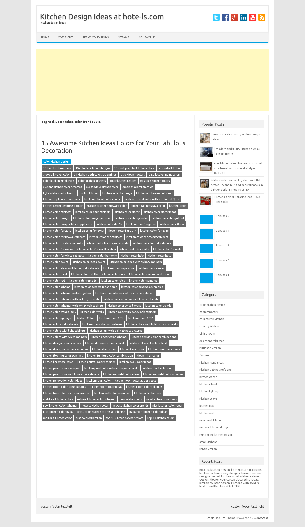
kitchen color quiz (113, 274)
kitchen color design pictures (92, 218)
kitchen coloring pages (58, 318)
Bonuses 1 (222, 274)
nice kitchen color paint (58, 411)
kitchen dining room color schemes (65, 349)
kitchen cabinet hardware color (107, 205)
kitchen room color (98, 380)
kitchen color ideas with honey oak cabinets (71, 268)
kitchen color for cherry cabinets (147, 236)
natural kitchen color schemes (96, 399)
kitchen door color (104, 349)
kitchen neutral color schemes (96, 361)
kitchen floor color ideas (164, 349)
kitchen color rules (113, 280)
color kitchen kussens (92, 180)
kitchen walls (207, 413)
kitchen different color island (148, 343)
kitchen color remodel (83, 280)
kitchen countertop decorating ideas (234, 479)
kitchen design (220, 469)
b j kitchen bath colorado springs (95, 174)
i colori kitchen (89, 193)
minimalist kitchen (210, 420)
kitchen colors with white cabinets (65, 336)
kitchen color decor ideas (160, 211)
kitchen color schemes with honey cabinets (131, 299)
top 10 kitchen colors (161, 418)
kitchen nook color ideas (135, 361)
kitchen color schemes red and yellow (67, 293)
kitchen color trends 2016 (59, 311)
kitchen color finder (172, 224)
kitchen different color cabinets (105, 343)
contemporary (208, 311)
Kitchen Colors (86, 318)
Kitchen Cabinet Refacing (215, 369)
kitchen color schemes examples (142, 286)
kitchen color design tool (168, 218)
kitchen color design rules (131, 218)
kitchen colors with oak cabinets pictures (116, 330)
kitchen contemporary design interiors (225, 473)
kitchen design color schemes (62, 343)
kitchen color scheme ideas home (95, 286)
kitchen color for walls (167, 249)
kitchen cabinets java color (148, 205)
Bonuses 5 (222, 215)
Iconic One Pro (216, 517)
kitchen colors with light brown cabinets (152, 324)
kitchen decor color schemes (109, 336)
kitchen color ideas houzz (89, 261)
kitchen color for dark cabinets (63, 243)
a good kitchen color (56, 174)
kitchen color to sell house (124, 305)
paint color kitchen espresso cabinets (101, 411)
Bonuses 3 (222, 245)
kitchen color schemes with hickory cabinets (71, 299)
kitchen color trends (158, 305)
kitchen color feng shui (141, 224)
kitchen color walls (92, 311)
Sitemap (123, 37)
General (204, 355)
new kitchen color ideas (161, 399)
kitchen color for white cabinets (63, 255)
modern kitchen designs (214, 427)
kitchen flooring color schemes (63, 355)
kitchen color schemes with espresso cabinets (124, 293)
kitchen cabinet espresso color (63, 205)
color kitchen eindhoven (58, 180)
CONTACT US (147, 37)
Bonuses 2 (222, 260)
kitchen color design (56, 218)
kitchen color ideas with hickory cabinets (136, 261)
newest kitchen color (95, 405)
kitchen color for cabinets (105, 236)
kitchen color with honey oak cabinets (132, 311)
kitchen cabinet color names (102, 199)
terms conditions (95, 37)
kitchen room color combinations (64, 386)
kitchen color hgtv (159, 255)
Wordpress (261, 517)
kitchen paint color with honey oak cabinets (71, 374)
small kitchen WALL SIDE (224, 486)
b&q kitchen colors (133, 174)
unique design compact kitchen (230, 474)
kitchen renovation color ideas (62, 380)
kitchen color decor (127, 211)
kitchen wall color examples (112, 393)
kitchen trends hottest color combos (66, 393)
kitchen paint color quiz (158, 368)
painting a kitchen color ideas (148, 411)
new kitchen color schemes (60, 405)
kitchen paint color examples (61, 368)
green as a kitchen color (137, 186)
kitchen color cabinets (57, 211)
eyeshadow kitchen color (102, 186)
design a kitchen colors (155, 180)
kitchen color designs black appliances (68, 224)
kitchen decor (208, 376)
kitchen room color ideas (106, 386)
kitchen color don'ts (109, 224)
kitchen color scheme (56, 286)
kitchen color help (132, 255)
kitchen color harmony (102, 255)
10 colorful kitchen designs (92, 168)
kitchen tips (206, 405)
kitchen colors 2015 (111, 318)
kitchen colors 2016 (140, 318)
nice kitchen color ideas (167, 405)
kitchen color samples (143, 280)
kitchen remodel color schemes (163, 374)
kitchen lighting (209, 391)
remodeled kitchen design (216, 434)
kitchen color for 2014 (122, 230)
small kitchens (208, 441)
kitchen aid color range (117, 193)
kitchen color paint (55, 274)
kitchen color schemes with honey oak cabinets (73, 305)
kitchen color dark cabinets (93, 211)
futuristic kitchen (210, 347)
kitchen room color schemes (144, 386)
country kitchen (209, 326)
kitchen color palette (84, 274)
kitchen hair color (148, 355)
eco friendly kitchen (211, 340)
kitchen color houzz (56, 261)
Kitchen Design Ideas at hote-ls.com (102, 16)
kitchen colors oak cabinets (60, 324)
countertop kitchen (211, 318)
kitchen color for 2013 (89, 230)
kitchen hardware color (58, 361)
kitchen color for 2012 (57, 230)
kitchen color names (152, 268)
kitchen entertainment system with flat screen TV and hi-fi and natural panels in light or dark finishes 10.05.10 (237, 184)
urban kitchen (208, 449)
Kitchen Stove (208, 398)
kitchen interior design (246, 469)
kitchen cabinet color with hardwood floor (152, 199)
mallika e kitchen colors (58, 399)
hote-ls (204, 469)
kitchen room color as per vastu (135, 380)
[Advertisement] (152, 80)
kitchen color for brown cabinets (64, 236)
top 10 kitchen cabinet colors (124, 418)
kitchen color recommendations (149, 274)
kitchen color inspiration (119, 268)
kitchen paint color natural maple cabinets (111, 368)
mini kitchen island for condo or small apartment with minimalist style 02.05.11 (238, 168)
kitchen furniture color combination (110, 355)
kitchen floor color (132, 349)
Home (45, 37)
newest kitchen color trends (130, 405)
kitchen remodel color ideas (121, 374)
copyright (65, 37)
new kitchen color (131, 399)
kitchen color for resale (58, 249)
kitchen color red (54, 280)
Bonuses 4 (222, 230)
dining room (207, 333)
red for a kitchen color (57, 418)
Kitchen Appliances (211, 362)
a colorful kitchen (169, 168)
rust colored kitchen (89, 418)
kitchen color (177, 205)
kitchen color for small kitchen (96, 249)
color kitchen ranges (123, 180)
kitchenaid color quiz (147, 393)
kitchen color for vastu (134, 249)
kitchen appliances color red (154, 193)
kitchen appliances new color (61, 199)
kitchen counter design (214, 483)
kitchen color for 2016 (154, 230)
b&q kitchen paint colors (165, 174)
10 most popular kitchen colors (134, 168)
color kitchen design (56, 161)
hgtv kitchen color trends (59, 193)
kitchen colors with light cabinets (64, 330)
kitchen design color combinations (154, 336)
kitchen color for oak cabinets (152, 243)
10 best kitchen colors (57, 168)
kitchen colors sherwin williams (102, 324)
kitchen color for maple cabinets (108, 243)
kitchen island (208, 384)
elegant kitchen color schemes (62, 186)
